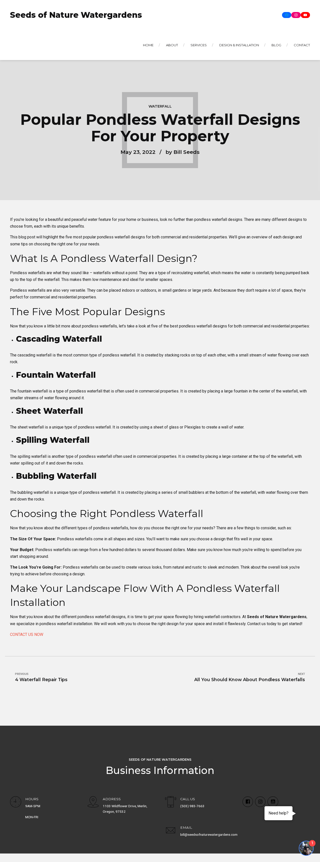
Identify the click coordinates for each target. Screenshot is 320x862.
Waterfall (160, 106)
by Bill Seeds (183, 152)
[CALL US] (170, 802)
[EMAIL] (170, 831)
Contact (302, 45)
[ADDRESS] (93, 802)
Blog (276, 45)
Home (148, 45)
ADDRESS (112, 799)
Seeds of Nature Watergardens (76, 15)
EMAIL (186, 827)
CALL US (187, 799)
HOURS (31, 799)
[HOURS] (15, 802)
